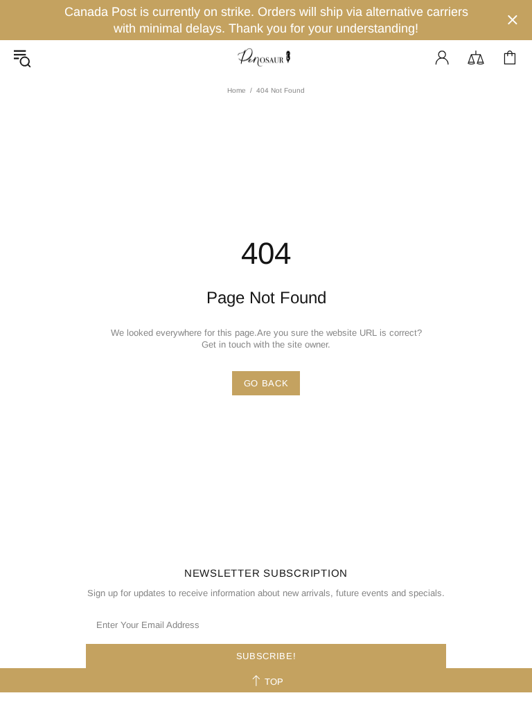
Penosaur (266, 58)
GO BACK (266, 383)
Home (236, 90)
